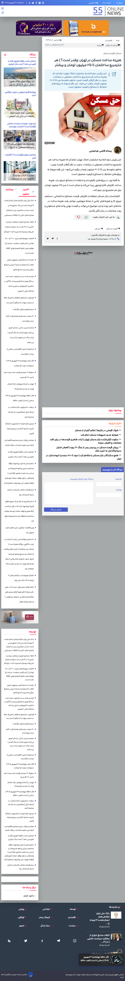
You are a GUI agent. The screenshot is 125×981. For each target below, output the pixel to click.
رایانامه (119, 489)
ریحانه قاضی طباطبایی (100, 151)
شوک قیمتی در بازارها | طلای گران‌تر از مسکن (97, 430)
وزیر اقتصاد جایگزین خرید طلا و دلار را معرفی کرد (20, 530)
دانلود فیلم (29, 895)
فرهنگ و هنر (45, 917)
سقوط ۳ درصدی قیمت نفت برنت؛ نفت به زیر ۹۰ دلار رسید (19, 375)
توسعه (73, 909)
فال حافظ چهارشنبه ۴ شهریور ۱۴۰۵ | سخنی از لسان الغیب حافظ (94, 958)
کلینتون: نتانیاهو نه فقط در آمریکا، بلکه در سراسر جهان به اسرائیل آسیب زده (19, 300)
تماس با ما (107, 2)
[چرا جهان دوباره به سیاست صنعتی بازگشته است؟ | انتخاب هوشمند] (20, 140)
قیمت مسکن (112, 228)
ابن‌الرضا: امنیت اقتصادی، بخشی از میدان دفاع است (20, 351)
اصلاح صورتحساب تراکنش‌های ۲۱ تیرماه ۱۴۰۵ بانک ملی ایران (21, 578)
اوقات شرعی (93, 2)
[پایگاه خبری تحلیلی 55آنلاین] (108, 11)
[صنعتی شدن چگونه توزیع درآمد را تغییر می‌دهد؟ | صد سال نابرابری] (20, 77)
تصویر (22, 925)
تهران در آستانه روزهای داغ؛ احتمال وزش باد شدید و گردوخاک (20, 386)
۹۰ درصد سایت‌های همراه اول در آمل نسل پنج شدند (20, 318)
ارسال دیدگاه (55, 509)
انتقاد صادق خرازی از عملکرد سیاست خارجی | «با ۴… (98, 938)
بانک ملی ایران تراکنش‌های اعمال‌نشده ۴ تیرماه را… (100, 918)
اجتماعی (47, 909)
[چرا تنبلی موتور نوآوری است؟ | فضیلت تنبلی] (20, 171)
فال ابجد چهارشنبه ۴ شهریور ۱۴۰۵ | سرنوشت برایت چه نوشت (20, 363)
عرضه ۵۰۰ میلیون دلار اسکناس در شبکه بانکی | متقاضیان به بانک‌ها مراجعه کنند (21, 412)
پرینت (99, 45)
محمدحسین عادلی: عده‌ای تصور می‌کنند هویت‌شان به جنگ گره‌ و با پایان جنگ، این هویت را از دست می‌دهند (21, 335)
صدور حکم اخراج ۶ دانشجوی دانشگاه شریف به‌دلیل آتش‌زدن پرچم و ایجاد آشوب (19, 428)
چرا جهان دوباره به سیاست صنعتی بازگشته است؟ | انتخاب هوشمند (21, 125)
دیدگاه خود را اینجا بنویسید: (81, 479)
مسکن (98, 228)
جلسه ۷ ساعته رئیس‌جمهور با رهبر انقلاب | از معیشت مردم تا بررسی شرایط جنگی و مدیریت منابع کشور (19, 265)
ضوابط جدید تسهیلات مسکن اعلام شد (100, 435)
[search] (2, 13)
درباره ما (120, 2)
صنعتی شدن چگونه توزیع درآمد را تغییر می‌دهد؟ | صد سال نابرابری (22, 62)
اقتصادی (72, 917)
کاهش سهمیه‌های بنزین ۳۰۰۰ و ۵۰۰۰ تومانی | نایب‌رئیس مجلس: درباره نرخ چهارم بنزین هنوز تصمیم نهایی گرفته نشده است (19, 245)
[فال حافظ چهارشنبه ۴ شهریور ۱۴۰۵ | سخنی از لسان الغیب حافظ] (116, 959)
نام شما (118, 479)
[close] (119, 951)
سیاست (73, 925)
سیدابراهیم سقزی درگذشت (23, 309)
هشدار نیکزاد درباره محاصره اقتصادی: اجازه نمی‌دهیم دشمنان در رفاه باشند (19, 442)
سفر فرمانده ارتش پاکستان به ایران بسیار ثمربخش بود (20, 492)
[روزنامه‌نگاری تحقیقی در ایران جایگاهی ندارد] (20, 108)
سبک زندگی (45, 925)
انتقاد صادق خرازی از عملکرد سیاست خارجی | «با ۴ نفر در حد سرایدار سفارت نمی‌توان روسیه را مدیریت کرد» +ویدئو (19, 227)
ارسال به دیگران (112, 45)
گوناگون (22, 917)
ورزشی (22, 909)
